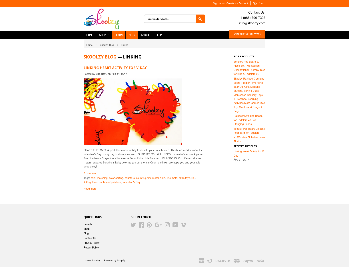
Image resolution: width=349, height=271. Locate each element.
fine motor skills (156, 178)
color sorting (116, 178)
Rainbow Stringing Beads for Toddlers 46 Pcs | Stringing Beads (248, 120)
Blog (132, 35)
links (94, 182)
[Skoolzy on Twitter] (133, 226)
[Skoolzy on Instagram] (167, 226)
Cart (261, 3)
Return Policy (91, 247)
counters (130, 178)
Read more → (92, 188)
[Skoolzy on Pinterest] (149, 226)
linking (87, 182)
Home (89, 35)
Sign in (217, 3)
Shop (103, 35)
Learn (119, 35)
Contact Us (90, 238)
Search (88, 224)
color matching (99, 178)
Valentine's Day (131, 182)
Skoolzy (96, 260)
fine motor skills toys (178, 178)
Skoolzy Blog (107, 44)
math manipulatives (110, 182)
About (145, 35)
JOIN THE (247, 34)
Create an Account (237, 3)
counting (141, 178)
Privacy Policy (91, 242)
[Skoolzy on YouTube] (175, 226)
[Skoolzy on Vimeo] (183, 226)
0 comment (90, 173)
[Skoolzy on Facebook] (141, 226)
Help (158, 35)
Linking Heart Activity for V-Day (115, 67)
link (193, 178)
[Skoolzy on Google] (158, 226)
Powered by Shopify (114, 260)
